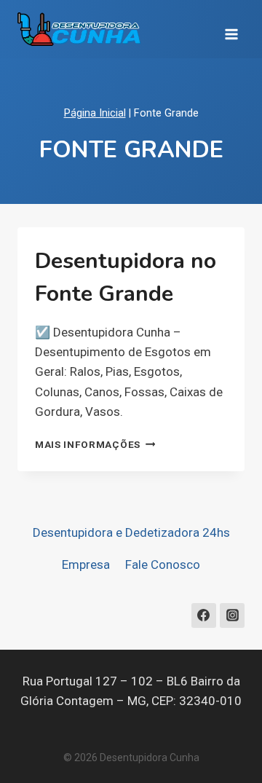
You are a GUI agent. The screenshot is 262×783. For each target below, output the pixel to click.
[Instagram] (232, 615)
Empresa (86, 564)
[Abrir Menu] (231, 29)
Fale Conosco (162, 564)
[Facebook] (203, 615)
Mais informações (95, 444)
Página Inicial (95, 113)
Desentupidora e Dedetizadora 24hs (131, 532)
